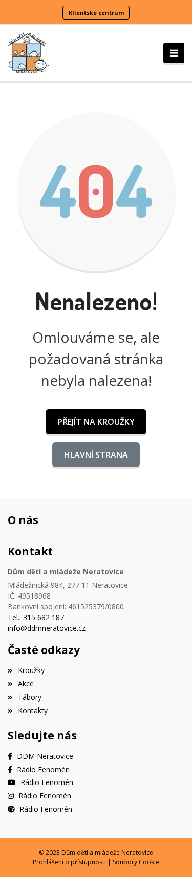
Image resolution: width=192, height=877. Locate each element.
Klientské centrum (96, 12)
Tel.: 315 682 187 (36, 617)
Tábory (29, 697)
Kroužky (31, 670)
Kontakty (33, 710)
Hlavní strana (96, 454)
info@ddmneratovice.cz (47, 628)
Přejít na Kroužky (96, 421)
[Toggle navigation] (173, 53)
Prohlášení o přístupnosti (69, 861)
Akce (26, 683)
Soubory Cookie (136, 861)
